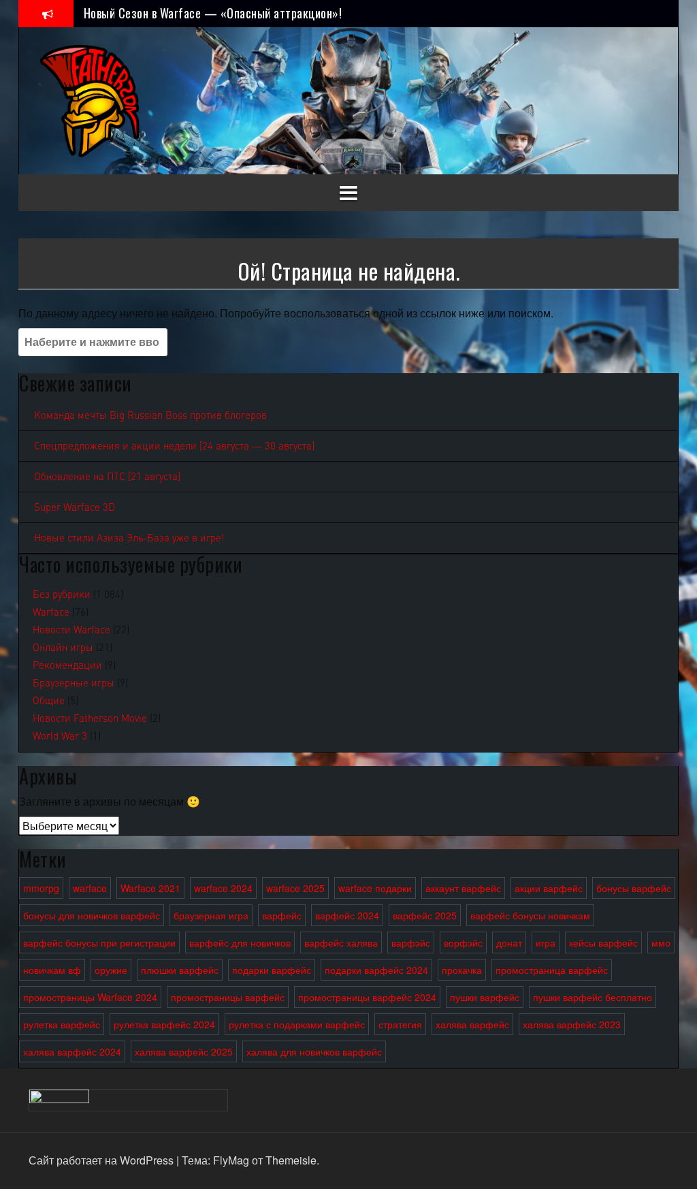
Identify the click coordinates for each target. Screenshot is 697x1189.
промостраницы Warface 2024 (90, 997)
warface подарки (375, 888)
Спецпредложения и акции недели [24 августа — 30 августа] (174, 446)
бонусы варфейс (633, 888)
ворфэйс (463, 942)
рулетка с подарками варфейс (297, 1024)
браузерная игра (211, 915)
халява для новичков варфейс (314, 1051)
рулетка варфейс (61, 1024)
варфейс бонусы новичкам (530, 915)
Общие (49, 701)
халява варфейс (472, 1024)
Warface (51, 612)
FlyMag (231, 1160)
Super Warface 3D (74, 507)
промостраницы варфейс (228, 997)
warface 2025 (295, 888)
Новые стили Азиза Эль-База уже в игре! (129, 538)
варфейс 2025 (425, 915)
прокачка (462, 970)
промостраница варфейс (552, 970)
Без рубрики (62, 594)
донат (509, 942)
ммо (660, 942)
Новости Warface (71, 630)
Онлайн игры (63, 647)
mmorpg (41, 888)
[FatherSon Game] (90, 99)
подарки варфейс (271, 970)
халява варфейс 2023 (572, 1024)
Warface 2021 (150, 888)
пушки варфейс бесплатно (592, 997)
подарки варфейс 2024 (376, 970)
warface (90, 888)
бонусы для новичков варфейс (91, 915)
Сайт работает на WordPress (102, 1160)
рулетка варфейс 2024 (164, 1024)
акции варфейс (549, 888)
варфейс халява (341, 942)
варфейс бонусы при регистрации (99, 942)
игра (545, 942)
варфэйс (410, 942)
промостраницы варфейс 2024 (367, 997)
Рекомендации (67, 665)
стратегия (400, 1024)
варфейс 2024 (347, 915)
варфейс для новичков (240, 942)
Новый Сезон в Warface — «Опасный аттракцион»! (213, 13)
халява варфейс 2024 (72, 1051)
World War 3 (60, 736)
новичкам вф (52, 970)
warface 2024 (223, 888)
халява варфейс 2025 (184, 1051)
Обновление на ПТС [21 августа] (107, 477)
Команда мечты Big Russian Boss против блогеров (150, 415)
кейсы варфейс (603, 942)
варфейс (282, 915)
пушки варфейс (484, 997)
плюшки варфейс (179, 970)
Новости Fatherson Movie (90, 718)
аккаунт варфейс (463, 888)
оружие (111, 970)
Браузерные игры (73, 683)
